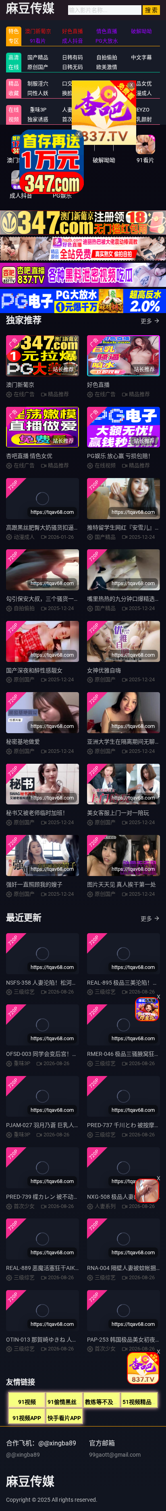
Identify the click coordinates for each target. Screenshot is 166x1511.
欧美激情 (106, 67)
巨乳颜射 (141, 119)
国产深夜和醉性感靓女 (34, 670)
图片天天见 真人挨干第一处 (121, 884)
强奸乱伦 (106, 83)
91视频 (27, 1402)
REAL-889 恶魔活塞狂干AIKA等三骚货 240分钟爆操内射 (76, 1268)
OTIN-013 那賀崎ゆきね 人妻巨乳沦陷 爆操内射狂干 (70, 1339)
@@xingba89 (23, 1454)
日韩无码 (72, 67)
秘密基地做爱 (23, 741)
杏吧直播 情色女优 (29, 456)
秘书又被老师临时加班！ (37, 813)
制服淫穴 (37, 83)
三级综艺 (106, 93)
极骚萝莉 (106, 110)
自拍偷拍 (106, 57)
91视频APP (26, 1418)
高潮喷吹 (106, 119)
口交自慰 (72, 83)
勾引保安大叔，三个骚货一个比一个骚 (54, 599)
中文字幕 (141, 57)
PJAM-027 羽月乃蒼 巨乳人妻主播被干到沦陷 (62, 1125)
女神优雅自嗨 (104, 670)
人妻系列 (72, 110)
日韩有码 (72, 57)
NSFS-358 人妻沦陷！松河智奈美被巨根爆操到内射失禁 (75, 982)
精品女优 (141, 83)
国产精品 (37, 57)
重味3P (38, 110)
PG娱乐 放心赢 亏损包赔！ (120, 456)
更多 (146, 321)
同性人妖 (37, 93)
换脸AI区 (72, 93)
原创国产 (37, 67)
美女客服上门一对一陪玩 (118, 813)
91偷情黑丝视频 (68, 1402)
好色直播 (98, 384)
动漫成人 (141, 93)
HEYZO (141, 110)
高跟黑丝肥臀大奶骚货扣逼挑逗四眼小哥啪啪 (62, 527)
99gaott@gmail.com (115, 1454)
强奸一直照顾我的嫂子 (34, 884)
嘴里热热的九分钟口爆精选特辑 (126, 599)
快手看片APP (64, 1418)
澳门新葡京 (20, 384)
